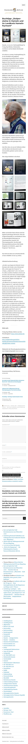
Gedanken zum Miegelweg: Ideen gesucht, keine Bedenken (14, 577)
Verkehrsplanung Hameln (10, 689)
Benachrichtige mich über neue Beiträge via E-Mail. (13, 472)
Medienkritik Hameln (9, 657)
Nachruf (6, 660)
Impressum (5, 723)
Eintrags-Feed (7, 710)
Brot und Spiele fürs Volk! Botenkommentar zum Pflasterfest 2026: (13, 531)
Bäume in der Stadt (9, 626)
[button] (7, 166)
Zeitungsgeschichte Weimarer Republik (14, 695)
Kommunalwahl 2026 (9, 645)
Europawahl (7, 634)
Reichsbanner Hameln (9, 680)
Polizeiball (6, 672)
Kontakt (4, 720)
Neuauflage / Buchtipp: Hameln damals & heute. (12, 396)
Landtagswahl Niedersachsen (11, 649)
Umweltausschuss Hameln (11, 685)
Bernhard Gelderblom (12, 407)
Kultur (5, 647)
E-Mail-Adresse (7, 452)
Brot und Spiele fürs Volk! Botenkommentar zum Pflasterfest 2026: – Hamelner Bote (13, 567)
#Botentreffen (6, 730)
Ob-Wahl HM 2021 (9, 664)
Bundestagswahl (8, 632)
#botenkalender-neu (8, 737)
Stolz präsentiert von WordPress (17, 741)
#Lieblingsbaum (8, 620)
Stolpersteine (5, 408)
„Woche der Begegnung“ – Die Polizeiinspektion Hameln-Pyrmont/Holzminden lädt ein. (12, 549)
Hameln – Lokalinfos (9, 640)
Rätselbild (6, 678)
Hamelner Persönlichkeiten (11, 641)
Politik (5, 670)
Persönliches (7, 668)
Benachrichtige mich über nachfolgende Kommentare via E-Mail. (11, 468)
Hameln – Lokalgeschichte (11, 638)
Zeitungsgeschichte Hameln (11, 693)
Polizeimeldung (8, 674)
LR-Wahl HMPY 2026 (9, 655)
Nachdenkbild (7, 659)
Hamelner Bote (5, 741)
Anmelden (6, 708)
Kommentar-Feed (8, 712)
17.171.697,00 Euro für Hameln (12, 545)
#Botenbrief (5, 727)
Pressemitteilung (8, 676)
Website (4, 458)
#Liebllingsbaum (8, 622)
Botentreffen (7, 628)
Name (4, 445)
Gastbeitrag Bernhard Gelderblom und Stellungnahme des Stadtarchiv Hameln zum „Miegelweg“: (14, 537)
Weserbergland (8, 691)
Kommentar (6, 424)
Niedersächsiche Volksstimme (12, 662)
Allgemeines (7, 624)
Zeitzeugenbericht (8, 697)
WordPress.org (7, 714)
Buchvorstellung (21, 407)
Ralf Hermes (7, 405)
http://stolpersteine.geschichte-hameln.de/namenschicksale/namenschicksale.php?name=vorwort (13, 341)
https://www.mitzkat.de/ (18, 333)
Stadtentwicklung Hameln (11, 681)
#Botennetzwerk (6, 733)
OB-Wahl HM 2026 (9, 666)
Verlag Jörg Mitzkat (12, 408)
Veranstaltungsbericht (10, 687)
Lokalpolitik (7, 653)
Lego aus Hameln (8, 651)
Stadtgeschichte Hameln (10, 683)
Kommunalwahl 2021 (9, 643)
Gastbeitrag (7, 636)
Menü (23, 5)
